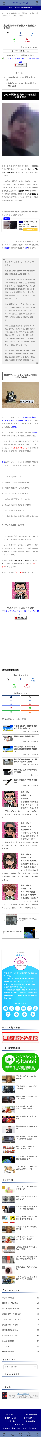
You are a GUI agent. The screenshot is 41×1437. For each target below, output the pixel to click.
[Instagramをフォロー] (11, 704)
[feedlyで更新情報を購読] (11, 711)
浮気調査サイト (31, 1418)
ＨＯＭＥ (11, 1414)
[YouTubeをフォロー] (30, 704)
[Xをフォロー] (11, 1008)
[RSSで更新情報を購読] (30, 711)
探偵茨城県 (31, 1421)
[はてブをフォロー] (23, 1008)
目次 (17, 73)
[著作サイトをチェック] (5, 1008)
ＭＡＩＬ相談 (11, 1418)
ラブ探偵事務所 (31, 1414)
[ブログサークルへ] (20, 1395)
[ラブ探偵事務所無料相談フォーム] (20, 1038)
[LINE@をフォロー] (30, 708)
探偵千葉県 (11, 1421)
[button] (35, 1366)
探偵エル (20, 955)
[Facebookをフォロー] (17, 1008)
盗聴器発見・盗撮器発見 (11, 670)
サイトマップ (21, 1424)
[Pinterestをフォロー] (11, 708)
